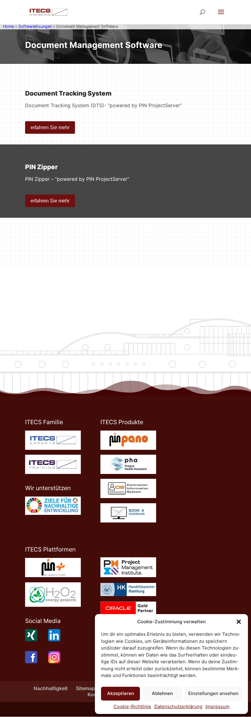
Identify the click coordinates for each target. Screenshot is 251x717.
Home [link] (8, 26)
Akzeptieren (120, 693)
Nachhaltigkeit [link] (51, 688)
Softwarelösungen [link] (35, 26)
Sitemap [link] (85, 688)
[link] (48, 12)
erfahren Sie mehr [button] (50, 127)
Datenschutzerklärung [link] (178, 706)
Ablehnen (162, 693)
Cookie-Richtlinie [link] (132, 706)
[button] (239, 622)
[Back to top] (245, 673)
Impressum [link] (217, 706)
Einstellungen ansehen (213, 693)
